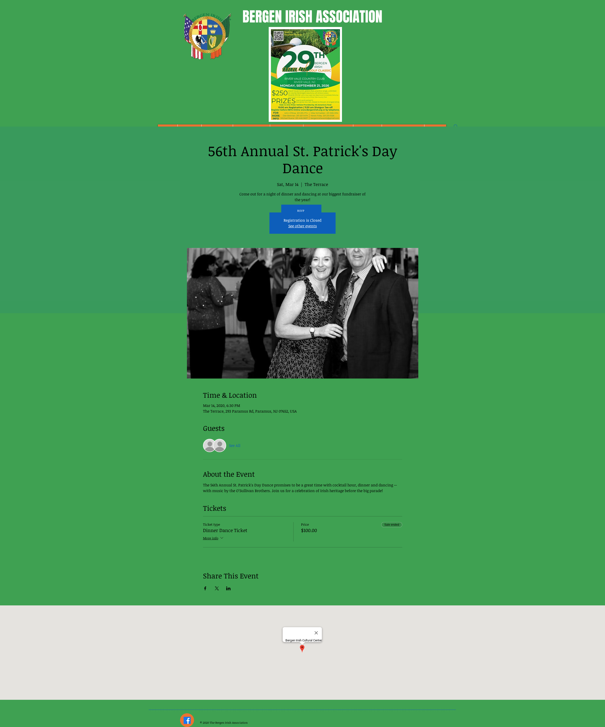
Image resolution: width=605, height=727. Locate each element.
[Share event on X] (217, 588)
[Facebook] (187, 720)
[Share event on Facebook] (205, 588)
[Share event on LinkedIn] (228, 588)
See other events (302, 226)
